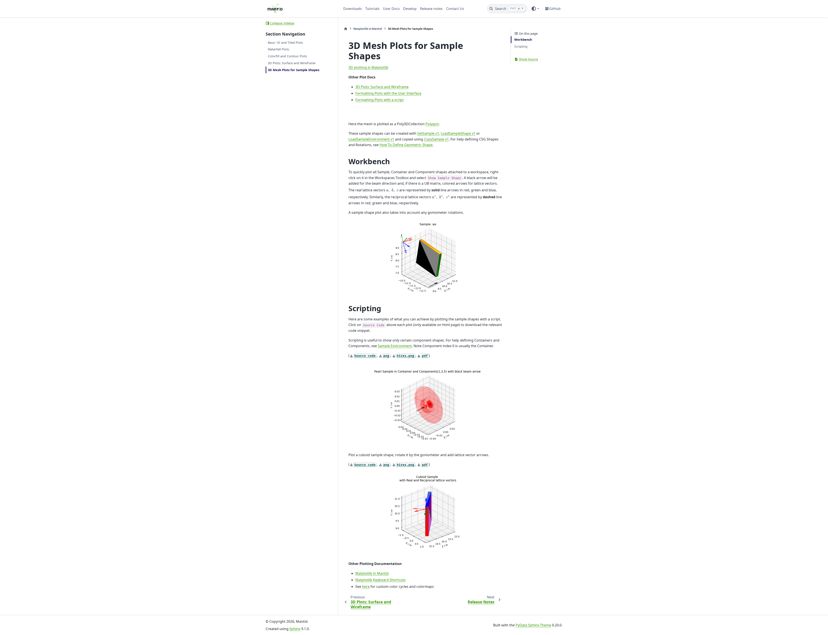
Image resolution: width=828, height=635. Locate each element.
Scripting (520, 46)
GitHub (555, 8)
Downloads (352, 8)
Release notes (431, 8)
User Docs (391, 8)
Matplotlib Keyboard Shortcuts (380, 579)
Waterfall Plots (278, 49)
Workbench (523, 39)
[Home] (345, 29)
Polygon (432, 124)
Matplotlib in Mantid (367, 29)
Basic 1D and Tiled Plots (285, 43)
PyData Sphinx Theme (533, 625)
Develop (410, 8)
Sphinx (294, 628)
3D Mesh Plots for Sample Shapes (293, 70)
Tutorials (372, 8)
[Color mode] (535, 8)
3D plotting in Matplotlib (368, 67)
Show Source (528, 59)
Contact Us (455, 8)
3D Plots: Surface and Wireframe (291, 63)
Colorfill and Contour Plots (287, 56)
